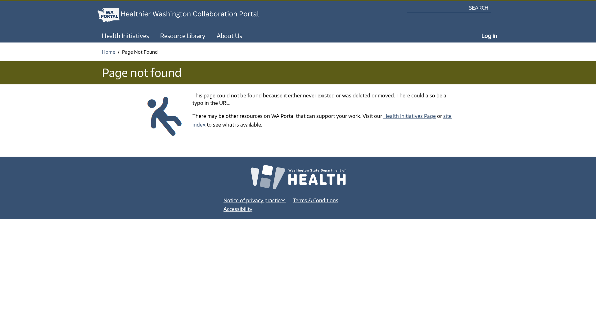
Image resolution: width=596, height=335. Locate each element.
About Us (229, 35)
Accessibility (238, 209)
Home (108, 52)
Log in (489, 35)
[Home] (184, 15)
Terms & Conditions (315, 200)
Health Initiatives (125, 35)
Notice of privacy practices (255, 200)
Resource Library (182, 35)
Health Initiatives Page (409, 116)
